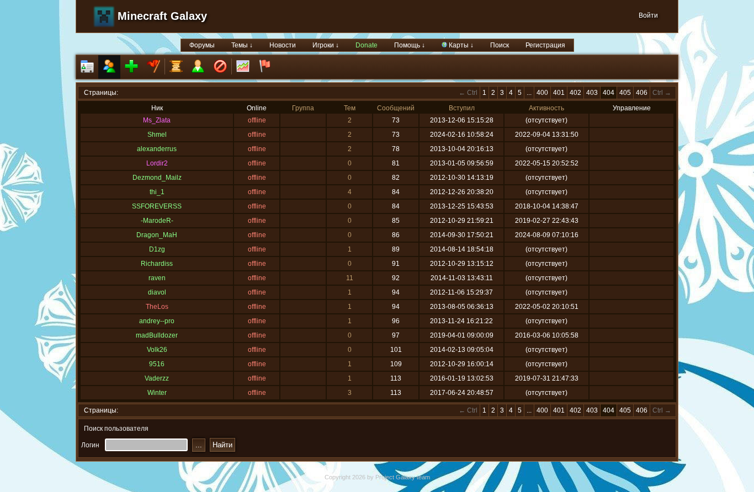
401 (559, 93)
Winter (157, 393)
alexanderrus (157, 149)
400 (542, 93)
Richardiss (157, 264)
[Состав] (109, 67)
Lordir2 (157, 163)
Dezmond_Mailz (157, 177)
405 (625, 93)
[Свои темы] (198, 67)
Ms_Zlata (157, 120)
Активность (546, 108)
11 (349, 278)
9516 (156, 364)
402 (575, 93)
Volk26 (157, 350)
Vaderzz (157, 378)
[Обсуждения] (176, 67)
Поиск (499, 45)
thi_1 (157, 192)
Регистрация (545, 45)
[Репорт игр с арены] (265, 67)
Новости (282, 45)
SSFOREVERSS (157, 206)
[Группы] (153, 67)
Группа (303, 108)
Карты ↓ (460, 45)
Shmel (157, 134)
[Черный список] (220, 67)
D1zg (157, 249)
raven (157, 278)
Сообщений (396, 108)
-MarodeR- (157, 220)
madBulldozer (157, 335)
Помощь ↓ (409, 45)
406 (641, 93)
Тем (349, 108)
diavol (157, 292)
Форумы (202, 45)
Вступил (462, 108)
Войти (648, 15)
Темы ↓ (242, 45)
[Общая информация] (87, 67)
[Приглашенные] (131, 67)
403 (592, 93)
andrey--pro (156, 321)
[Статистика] (243, 67)
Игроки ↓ (325, 45)
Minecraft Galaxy (162, 16)
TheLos (157, 307)
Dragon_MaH (156, 235)
